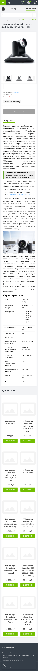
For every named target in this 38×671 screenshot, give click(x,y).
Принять (7, 666)
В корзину (10, 440)
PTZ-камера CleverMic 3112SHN (18, 194)
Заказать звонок (30, 10)
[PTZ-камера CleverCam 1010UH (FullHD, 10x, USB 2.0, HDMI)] (28, 602)
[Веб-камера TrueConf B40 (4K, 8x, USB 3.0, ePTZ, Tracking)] (10, 507)
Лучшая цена (8, 390)
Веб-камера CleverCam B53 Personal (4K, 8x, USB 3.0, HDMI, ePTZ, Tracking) (27, 570)
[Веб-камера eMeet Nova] (28, 458)
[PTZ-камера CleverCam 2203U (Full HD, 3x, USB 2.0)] (28, 507)
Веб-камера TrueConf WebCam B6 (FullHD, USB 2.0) (28, 426)
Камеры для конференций (12, 20)
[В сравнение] (17, 401)
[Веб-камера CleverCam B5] (10, 409)
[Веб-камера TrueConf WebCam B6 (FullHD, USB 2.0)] (28, 409)
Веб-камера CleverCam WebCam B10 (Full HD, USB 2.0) (10, 475)
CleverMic (16, 92)
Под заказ (19, 111)
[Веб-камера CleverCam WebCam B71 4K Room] (10, 602)
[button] (16, 2)
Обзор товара (9, 120)
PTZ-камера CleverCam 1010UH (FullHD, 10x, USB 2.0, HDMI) (28, 619)
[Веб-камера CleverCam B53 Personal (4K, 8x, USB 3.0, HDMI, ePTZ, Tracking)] (28, 553)
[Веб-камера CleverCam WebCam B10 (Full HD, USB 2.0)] (10, 458)
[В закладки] (34, 398)
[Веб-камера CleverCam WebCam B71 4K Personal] (10, 553)
